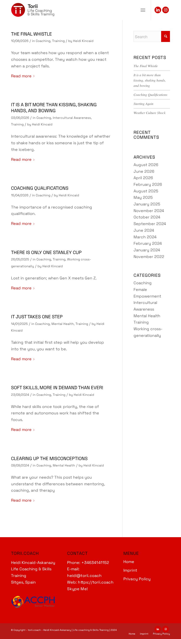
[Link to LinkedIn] (158, 10)
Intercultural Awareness (72, 118)
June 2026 (144, 171)
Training (58, 41)
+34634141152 (95, 562)
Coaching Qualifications (39, 188)
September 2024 (150, 223)
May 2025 (143, 197)
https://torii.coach (95, 582)
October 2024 (147, 217)
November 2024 (149, 210)
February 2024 (148, 243)
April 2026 (143, 177)
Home (128, 561)
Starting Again (143, 103)
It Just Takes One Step (37, 317)
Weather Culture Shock (150, 112)
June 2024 (144, 230)
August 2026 (146, 164)
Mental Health (62, 324)
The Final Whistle (31, 34)
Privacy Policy (137, 578)
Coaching (43, 41)
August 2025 (146, 190)
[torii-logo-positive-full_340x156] (32, 10)
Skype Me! (77, 588)
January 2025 (147, 204)
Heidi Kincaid (83, 41)
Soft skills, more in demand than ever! (57, 388)
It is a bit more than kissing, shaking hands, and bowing (54, 108)
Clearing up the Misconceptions (49, 458)
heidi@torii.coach (84, 575)
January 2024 (147, 249)
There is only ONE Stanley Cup (46, 252)
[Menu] (143, 10)
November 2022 (149, 256)
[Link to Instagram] (165, 10)
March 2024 (145, 236)
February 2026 (148, 184)
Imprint (130, 570)
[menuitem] (143, 10)
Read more (21, 75)
